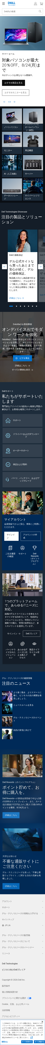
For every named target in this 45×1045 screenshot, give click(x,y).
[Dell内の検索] (40, 11)
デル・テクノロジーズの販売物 (16, 935)
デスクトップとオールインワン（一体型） (32, 127)
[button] (35, 3)
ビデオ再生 (25, 358)
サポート (6, 907)
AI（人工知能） (11, 174)
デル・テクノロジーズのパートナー (18, 947)
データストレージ (11, 197)
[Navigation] (3, 3)
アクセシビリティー (11, 1016)
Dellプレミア (31, 633)
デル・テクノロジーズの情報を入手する (20, 913)
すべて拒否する (27, 1042)
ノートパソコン (11, 127)
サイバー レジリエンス (32, 197)
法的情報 (6, 1010)
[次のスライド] (14, 101)
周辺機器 (29, 150)
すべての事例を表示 (21, 370)
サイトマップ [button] (8, 919)
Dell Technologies (10, 963)
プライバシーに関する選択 (14, 998)
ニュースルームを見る (23, 705)
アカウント (7, 901)
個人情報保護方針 (10, 992)
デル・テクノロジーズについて (16, 941)
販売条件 (6, 986)
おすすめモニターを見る (16, 92)
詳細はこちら (15, 298)
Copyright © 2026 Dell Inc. (13, 980)
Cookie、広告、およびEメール (15, 1004)
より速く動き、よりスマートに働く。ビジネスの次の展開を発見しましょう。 (27, 695)
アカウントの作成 (30, 536)
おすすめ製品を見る (13, 83)
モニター (8, 150)
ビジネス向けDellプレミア (13, 969)
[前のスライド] (4, 101)
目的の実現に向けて (22, 730)
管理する (5, 1042)
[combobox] (22, 11)
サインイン (11, 536)
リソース (6, 953)
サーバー (29, 174)
